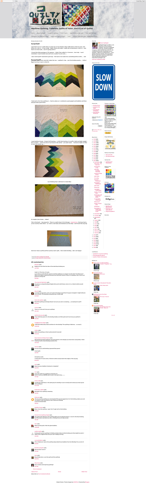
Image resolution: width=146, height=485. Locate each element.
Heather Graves (39, 407)
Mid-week (102, 274)
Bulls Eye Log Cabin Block (109, 209)
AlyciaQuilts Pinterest (96, 113)
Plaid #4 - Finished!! (97, 180)
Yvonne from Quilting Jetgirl (42, 415)
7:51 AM (36, 419)
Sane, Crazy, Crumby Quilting (101, 262)
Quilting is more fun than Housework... (100, 295)
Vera (36, 423)
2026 (94, 139)
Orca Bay (96, 178)
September (97, 217)
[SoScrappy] (110, 178)
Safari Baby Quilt (104, 285)
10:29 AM (37, 427)
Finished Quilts (47, 258)
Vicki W (36, 307)
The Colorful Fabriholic (41, 282)
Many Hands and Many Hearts (42, 337)
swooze (37, 346)
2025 (94, 141)
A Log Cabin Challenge (97, 199)
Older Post (84, 471)
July (95, 222)
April (95, 227)
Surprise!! (96, 187)
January (96, 232)
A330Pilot (75, 482)
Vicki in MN (37, 380)
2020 (94, 149)
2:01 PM (36, 352)
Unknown (37, 397)
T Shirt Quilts (64, 33)
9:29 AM (36, 318)
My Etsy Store (96, 105)
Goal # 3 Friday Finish (98, 174)
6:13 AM (36, 466)
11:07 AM (37, 342)
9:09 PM (37, 458)
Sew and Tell (109, 154)
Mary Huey (37, 463)
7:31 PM (36, 451)
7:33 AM (36, 410)
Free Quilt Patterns (91, 33)
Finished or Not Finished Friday (39, 36)
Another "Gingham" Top (106, 264)
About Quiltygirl (41, 33)
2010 (94, 240)
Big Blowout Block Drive (109, 207)
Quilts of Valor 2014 (98, 192)
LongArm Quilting (53, 33)
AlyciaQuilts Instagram (96, 110)
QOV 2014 (96, 176)
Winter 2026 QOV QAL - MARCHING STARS (85, 36)
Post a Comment (37, 469)
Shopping (96, 206)
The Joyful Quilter (98, 305)
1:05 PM (36, 393)
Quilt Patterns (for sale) (76, 33)
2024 (94, 142)
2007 (94, 245)
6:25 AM (36, 278)
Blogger (87, 482)
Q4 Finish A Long (97, 167)
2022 (94, 146)
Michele (37, 264)
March (96, 229)
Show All (113, 315)
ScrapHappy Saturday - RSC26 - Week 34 (105, 307)
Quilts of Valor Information (100, 257)
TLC (36, 372)
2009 (94, 242)
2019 (94, 151)
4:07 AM (37, 268)
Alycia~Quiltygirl (104, 42)
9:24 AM (37, 311)
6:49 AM (37, 295)
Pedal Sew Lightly (39, 389)
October (96, 215)
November (97, 213)
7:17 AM (36, 376)
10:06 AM (37, 326)
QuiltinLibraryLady (39, 315)
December (97, 162)
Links (69, 36)
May (95, 225)
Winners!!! (97, 201)
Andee (36, 330)
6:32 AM (36, 287)
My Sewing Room (98, 272)
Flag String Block (110, 211)
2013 (94, 234)
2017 (94, 155)
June (95, 223)
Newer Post (35, 471)
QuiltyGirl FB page (96, 107)
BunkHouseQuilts (39, 447)
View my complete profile (98, 59)
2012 (94, 236)
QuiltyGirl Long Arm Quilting (100, 253)
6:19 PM (36, 443)
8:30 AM (37, 303)
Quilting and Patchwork (109, 162)
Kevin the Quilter (39, 300)
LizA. (36, 364)
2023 (94, 144)
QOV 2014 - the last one (98, 164)
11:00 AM (37, 333)
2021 (94, 148)
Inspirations (74, 222)
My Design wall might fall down (98, 196)
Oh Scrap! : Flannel (104, 296)
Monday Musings (110, 156)
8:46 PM (37, 360)
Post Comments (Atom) (44, 473)
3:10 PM (36, 436)
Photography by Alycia (99, 255)
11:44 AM (37, 385)
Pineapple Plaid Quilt (97, 183)
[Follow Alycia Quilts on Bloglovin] (97, 120)
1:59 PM (36, 403)
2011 (94, 238)
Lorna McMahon (39, 440)
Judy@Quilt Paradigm (40, 322)
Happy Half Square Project (58, 36)
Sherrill (36, 291)
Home (32, 33)
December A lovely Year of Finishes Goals (97, 210)
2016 (94, 157)
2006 (94, 247)
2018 (94, 153)
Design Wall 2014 (39, 258)
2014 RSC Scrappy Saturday (97, 170)
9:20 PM (37, 367)
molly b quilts (38, 431)
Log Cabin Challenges (97, 190)
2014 (94, 160)
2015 (94, 158)
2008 (94, 243)
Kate (36, 455)
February (96, 230)
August (96, 220)
